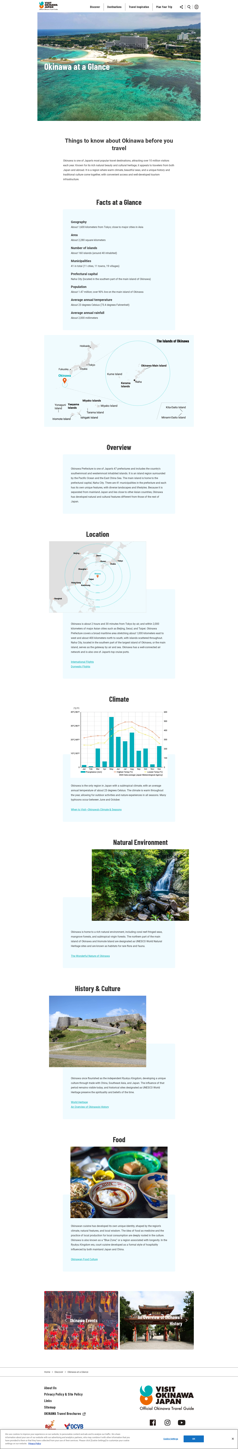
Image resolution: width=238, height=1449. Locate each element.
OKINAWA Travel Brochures (62, 1413)
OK (193, 1439)
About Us (50, 1388)
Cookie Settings (170, 1439)
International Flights (82, 661)
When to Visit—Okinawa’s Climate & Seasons (96, 809)
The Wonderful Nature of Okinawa (90, 955)
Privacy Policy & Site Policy (63, 1394)
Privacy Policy (34, 1443)
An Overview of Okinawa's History (90, 1106)
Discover (59, 1372)
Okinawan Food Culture (84, 1259)
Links (48, 1400)
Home (47, 1372)
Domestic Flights (80, 666)
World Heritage (79, 1102)
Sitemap (50, 1407)
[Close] (232, 1438)
